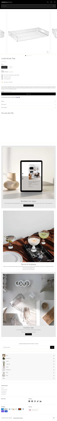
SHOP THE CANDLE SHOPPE (28, 268)
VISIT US (28, 334)
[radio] (4, 67)
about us (2, 387)
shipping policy (3, 392)
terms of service (3, 391)
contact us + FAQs (4, 389)
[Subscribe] (52, 347)
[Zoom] (47, 51)
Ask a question (4, 107)
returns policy (3, 394)
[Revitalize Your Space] (28, 173)
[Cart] (51, 2)
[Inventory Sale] (28, 300)
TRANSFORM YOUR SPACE (28, 205)
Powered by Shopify (18, 417)
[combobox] (28, 6)
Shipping (2, 91)
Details (2, 101)
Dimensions (3, 104)
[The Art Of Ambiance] (28, 236)
